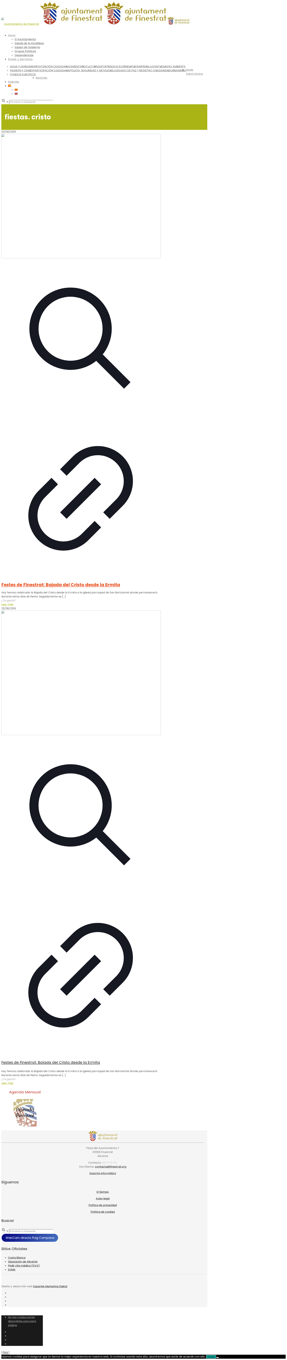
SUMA (11, 1270)
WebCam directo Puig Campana (30, 1238)
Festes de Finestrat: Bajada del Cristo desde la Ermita (60, 585)
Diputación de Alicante (23, 1262)
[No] (217, 1357)
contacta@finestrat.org (110, 1167)
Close (5, 1353)
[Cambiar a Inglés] (16, 94)
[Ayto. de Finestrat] (95, 24)
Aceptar (211, 1357)
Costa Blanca (16, 1258)
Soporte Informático (102, 1173)
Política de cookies (103, 1212)
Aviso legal (103, 1198)
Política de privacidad (103, 1205)
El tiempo (102, 1192)
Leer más (7, 604)
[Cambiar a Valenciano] (16, 90)
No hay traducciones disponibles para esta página (22, 1321)
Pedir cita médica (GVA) (24, 1266)
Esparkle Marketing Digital (50, 1286)
